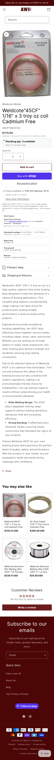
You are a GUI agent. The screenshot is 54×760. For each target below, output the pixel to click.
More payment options (27, 183)
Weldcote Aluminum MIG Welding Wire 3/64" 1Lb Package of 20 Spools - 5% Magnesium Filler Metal (14, 569)
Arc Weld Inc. (25, 740)
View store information (17, 199)
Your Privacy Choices (17, 694)
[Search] (45, 19)
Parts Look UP (13, 673)
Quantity (6, 150)
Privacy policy (39, 744)
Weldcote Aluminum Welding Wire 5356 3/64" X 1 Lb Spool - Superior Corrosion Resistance (40, 569)
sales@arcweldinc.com (18, 221)
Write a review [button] (27, 607)
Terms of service (20, 749)
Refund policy (24, 744)
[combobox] (27, 19)
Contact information (28, 753)
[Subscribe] (44, 655)
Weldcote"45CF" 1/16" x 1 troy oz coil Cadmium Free (13, 524)
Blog (8, 687)
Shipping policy (37, 749)
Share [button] (8, 471)
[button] (4, 9)
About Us (11, 680)
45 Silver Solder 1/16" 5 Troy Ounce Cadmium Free (39, 524)
